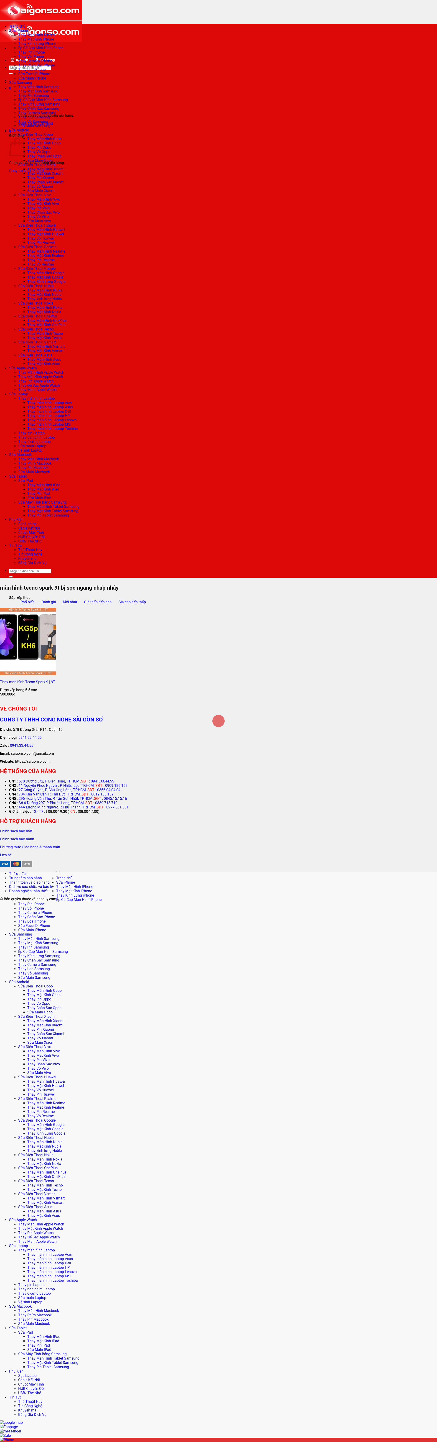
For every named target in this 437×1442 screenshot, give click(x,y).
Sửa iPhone (18, 30)
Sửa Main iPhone (32, 78)
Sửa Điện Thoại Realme (37, 247)
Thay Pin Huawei (41, 242)
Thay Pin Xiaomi (40, 178)
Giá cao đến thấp (132, 602)
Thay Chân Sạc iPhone (36, 65)
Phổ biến (27, 602)
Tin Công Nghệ (30, 554)
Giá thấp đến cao (98, 602)
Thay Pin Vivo (38, 208)
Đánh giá (48, 602)
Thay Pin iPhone (31, 52)
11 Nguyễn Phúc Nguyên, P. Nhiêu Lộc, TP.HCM (56, 785)
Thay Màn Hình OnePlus (46, 320)
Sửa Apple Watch (23, 368)
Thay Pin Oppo (39, 147)
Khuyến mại (27, 558)
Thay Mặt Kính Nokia (44, 312)
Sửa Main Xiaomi (41, 191)
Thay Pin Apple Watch (36, 381)
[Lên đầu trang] (58, 871)
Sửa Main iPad (39, 498)
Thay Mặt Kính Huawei (45, 234)
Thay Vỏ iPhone (31, 56)
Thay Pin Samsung (33, 947)
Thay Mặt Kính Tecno (44, 338)
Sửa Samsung (20, 82)
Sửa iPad (25, 480)
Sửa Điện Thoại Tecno (36, 329)
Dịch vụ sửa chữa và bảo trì (31, 887)
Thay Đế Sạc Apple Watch (39, 385)
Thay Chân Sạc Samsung (38, 108)
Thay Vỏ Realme (40, 264)
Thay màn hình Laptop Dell (49, 411)
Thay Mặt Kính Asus (43, 364)
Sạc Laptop (27, 524)
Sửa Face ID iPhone (34, 74)
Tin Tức (15, 545)
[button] (10, 88)
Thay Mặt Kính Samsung (38, 91)
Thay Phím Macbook (35, 463)
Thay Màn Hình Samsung (38, 87)
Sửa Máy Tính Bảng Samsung (42, 502)
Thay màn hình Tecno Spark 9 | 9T (27, 682)
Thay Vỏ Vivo (38, 217)
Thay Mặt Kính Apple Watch (40, 377)
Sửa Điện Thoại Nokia (35, 303)
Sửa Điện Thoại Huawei (37, 225)
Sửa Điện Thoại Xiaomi (37, 165)
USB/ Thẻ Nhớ (29, 541)
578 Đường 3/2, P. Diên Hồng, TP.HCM (49, 781)
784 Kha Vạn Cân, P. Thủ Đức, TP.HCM (49, 794)
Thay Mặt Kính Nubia (44, 294)
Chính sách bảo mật (16, 831)
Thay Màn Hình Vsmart (46, 346)
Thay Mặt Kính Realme (45, 255)
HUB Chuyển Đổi (31, 537)
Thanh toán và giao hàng (29, 882)
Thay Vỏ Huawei (40, 238)
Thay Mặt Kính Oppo (44, 143)
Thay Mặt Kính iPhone (36, 39)
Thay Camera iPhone (35, 61)
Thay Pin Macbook (33, 467)
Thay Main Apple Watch (37, 390)
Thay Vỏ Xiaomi (40, 186)
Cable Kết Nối (29, 528)
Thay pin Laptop (31, 433)
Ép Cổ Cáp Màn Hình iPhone (41, 48)
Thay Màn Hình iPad (43, 485)
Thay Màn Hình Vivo (43, 199)
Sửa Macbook (20, 455)
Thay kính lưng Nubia (44, 299)
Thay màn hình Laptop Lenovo (52, 420)
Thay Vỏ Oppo (38, 152)
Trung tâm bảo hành (25, 878)
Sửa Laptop (18, 394)
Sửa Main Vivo (39, 221)
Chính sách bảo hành (17, 839)
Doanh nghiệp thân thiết (28, 891)
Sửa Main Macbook (34, 472)
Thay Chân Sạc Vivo (43, 212)
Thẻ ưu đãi (18, 874)
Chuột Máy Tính (31, 532)
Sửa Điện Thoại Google (37, 268)
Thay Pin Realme (41, 260)
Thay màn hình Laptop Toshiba (52, 429)
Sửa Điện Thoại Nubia (36, 286)
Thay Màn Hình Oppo (44, 139)
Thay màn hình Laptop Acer (49, 403)
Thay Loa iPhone (32, 69)
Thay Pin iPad (38, 493)
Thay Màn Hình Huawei (46, 230)
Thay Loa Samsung (34, 117)
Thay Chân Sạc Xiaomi (45, 182)
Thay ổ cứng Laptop (34, 442)
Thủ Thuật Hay (30, 550)
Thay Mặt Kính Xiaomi (45, 173)
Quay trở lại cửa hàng (26, 171)
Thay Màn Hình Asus (44, 359)
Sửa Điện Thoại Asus (35, 355)
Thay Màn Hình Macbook (38, 459)
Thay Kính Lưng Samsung (39, 104)
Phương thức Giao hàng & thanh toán (30, 847)
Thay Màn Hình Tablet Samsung (53, 506)
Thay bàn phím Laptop (36, 437)
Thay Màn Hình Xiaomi (45, 169)
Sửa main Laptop (32, 446)
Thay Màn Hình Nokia (44, 307)
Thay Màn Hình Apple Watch (41, 372)
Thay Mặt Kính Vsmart (45, 351)
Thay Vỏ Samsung (33, 121)
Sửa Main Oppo (40, 160)
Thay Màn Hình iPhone (36, 35)
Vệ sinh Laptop (30, 450)
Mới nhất (70, 602)
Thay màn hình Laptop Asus (50, 407)
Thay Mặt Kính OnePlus (46, 325)
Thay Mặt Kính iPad (43, 489)
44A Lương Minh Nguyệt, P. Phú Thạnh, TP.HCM (57, 807)
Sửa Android (19, 130)
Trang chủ (17, 26)
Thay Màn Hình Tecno (45, 333)
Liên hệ (6, 855)
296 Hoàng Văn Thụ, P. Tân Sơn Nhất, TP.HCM (55, 798)
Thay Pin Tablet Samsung (48, 515)
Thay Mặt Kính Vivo (43, 204)
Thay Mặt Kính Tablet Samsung (52, 511)
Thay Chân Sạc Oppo (44, 156)
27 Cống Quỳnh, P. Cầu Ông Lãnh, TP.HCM (52, 790)
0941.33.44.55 (30, 737)
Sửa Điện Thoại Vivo (34, 195)
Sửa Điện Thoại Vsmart (37, 342)
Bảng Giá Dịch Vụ (32, 563)
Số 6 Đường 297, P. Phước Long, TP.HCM (51, 803)
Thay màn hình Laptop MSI (49, 424)
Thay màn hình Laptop (36, 398)
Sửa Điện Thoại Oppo (35, 134)
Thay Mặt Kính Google (45, 277)
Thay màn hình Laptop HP (48, 416)
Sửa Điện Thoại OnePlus (38, 316)
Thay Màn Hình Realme (46, 251)
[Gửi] (11, 73)
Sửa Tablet (18, 476)
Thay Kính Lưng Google (46, 281)
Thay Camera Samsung (37, 113)
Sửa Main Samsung (34, 126)
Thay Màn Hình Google (45, 273)
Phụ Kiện (16, 519)
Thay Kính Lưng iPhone (37, 43)
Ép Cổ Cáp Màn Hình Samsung (43, 100)
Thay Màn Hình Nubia (45, 290)
